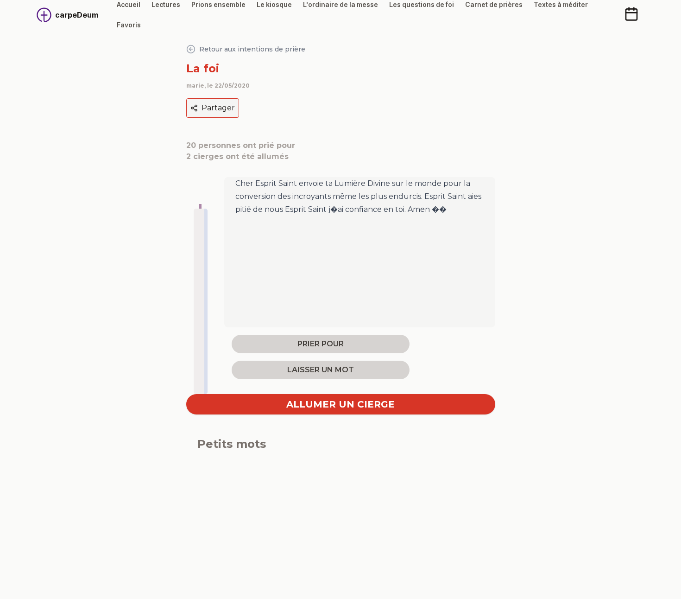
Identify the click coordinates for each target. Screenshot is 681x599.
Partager (218, 107)
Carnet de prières (494, 4)
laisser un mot (320, 369)
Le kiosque (274, 4)
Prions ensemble (218, 4)
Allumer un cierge (340, 404)
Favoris (129, 25)
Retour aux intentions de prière (252, 49)
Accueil (128, 4)
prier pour (320, 343)
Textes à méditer (561, 4)
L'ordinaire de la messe (340, 4)
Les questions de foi (421, 4)
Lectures (165, 4)
